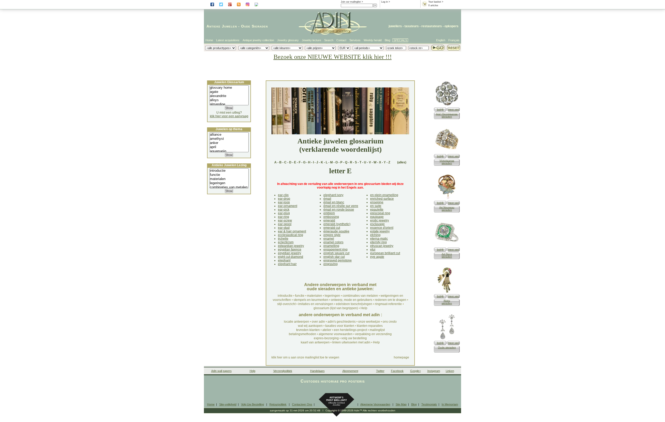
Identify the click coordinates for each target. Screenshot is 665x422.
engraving (330, 264)
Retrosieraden (447, 302)
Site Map (401, 404)
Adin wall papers (221, 370)
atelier (326, 330)
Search (328, 40)
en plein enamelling (384, 195)
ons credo (390, 321)
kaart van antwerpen (315, 342)
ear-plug (284, 213)
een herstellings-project (350, 330)
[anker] (229, 143)
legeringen (332, 296)
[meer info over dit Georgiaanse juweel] (447, 105)
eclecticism (286, 242)
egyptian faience (289, 249)
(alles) (401, 162)
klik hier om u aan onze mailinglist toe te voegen (305, 357)
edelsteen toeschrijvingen (354, 304)
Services (355, 40)
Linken (450, 370)
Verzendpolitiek (282, 370)
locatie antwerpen (296, 321)
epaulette (376, 209)
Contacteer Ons (302, 404)
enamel (328, 238)
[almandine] (229, 104)
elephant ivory (333, 195)
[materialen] (229, 179)
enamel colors (333, 242)
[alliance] (229, 135)
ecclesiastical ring (290, 235)
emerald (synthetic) (336, 224)
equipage (377, 217)
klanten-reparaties (370, 326)
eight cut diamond (290, 257)
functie (299, 296)
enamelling (331, 246)
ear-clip (283, 195)
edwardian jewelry (291, 246)
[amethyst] (229, 139)
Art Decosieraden (447, 255)
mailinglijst (377, 330)
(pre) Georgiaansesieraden (447, 115)
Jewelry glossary (288, 40)
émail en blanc (333, 202)
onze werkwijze (369, 321)
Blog (387, 40)
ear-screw (285, 220)
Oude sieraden (447, 347)
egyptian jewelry (289, 253)
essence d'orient (381, 228)
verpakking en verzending (373, 334)
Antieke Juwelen (222, 26)
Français (454, 40)
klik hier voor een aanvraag (229, 116)
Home (209, 40)
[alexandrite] (229, 96)
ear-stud (284, 228)
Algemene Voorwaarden (375, 404)
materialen (314, 296)
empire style (332, 235)
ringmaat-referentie (388, 304)
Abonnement (350, 370)
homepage (401, 357)
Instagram (433, 370)
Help (364, 308)
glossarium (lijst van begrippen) (336, 308)
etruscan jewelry (381, 246)
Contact (341, 40)
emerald (329, 220)
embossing (331, 217)
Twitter (380, 370)
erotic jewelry (379, 220)
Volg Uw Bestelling (252, 404)
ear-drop (284, 198)
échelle (283, 238)
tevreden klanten (308, 330)
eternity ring (378, 242)
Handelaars (317, 370)
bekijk (440, 109)
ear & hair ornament (292, 231)
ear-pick (283, 209)
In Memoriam (450, 404)
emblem (329, 213)
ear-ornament (287, 206)
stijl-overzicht (286, 304)
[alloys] (229, 100)
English (440, 40)
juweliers (395, 26)
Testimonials (429, 404)
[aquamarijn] (229, 151)
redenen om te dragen (390, 300)
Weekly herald (373, 40)
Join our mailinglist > (352, 2)
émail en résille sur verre (340, 206)
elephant (284, 260)
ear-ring (283, 217)
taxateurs (411, 26)
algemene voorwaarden (336, 334)
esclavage (377, 224)
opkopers (451, 26)
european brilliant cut (385, 253)
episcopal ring (380, 213)
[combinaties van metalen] (229, 187)
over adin (318, 321)
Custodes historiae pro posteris (333, 381)
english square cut (336, 253)
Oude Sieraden (254, 26)
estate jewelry (380, 231)
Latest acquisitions (228, 40)
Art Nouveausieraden (446, 208)
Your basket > (435, 2)
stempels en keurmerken (311, 300)
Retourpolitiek (278, 404)
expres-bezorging (326, 338)
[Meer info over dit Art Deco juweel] (447, 245)
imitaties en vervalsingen (315, 304)
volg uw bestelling (354, 338)
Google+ (415, 370)
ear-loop (284, 202)
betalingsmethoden (302, 334)
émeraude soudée (336, 231)
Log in (384, 2)
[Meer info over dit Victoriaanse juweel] (447, 152)
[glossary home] (229, 88)
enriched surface (382, 198)
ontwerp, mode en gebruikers (351, 300)
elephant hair (287, 264)
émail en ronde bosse (338, 209)
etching (375, 235)
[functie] (229, 175)
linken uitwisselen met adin (351, 342)
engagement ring (335, 249)
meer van (453, 109)
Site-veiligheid (227, 404)
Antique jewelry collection (258, 40)
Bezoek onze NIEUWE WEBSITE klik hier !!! (333, 56)
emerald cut (331, 228)
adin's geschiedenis (342, 321)
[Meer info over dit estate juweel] (447, 338)
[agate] (229, 92)
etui (372, 249)
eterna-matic (379, 238)
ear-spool (284, 224)
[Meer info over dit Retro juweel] (447, 292)
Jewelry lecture (311, 40)
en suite (375, 206)
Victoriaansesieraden (447, 162)
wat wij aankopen (310, 326)
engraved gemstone (337, 260)
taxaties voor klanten (339, 326)
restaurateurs (431, 26)
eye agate (377, 257)
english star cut (334, 257)
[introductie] (229, 171)
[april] (229, 147)
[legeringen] (229, 183)
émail (327, 198)
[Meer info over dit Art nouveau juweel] (447, 198)
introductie (285, 296)
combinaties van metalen (360, 296)
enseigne (376, 202)
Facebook (397, 370)
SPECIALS (400, 40)
